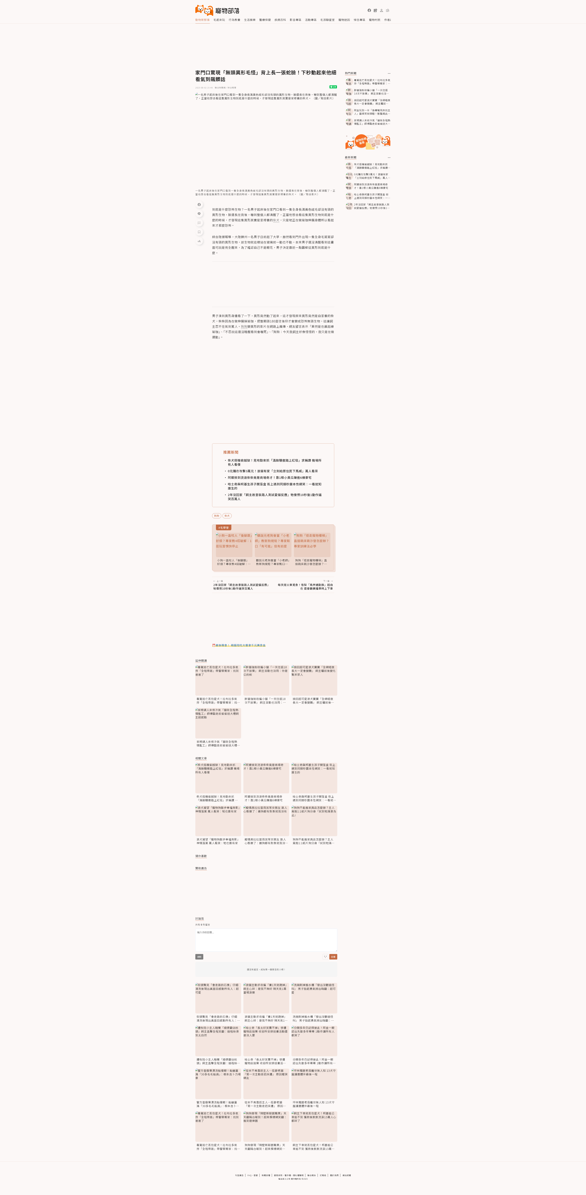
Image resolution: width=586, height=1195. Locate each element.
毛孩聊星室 (327, 20)
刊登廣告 (239, 1175)
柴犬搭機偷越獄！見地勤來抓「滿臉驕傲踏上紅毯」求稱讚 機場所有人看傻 (275, 462)
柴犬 (227, 515)
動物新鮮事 (202, 20)
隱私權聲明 (298, 1175)
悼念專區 (359, 20)
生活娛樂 (250, 20)
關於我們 (334, 1175)
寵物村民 (375, 20)
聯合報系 (311, 1175)
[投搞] (375, 10)
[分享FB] (199, 204)
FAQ (250, 1175)
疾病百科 (280, 20)
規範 (199, 956)
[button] (369, 10)
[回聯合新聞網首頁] (204, 10)
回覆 (333, 956)
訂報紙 (323, 1175)
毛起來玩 (219, 20)
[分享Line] (199, 213)
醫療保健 (265, 20)
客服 (256, 1175)
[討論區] (199, 223)
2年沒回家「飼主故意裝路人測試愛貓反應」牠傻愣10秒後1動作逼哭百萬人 (275, 497)
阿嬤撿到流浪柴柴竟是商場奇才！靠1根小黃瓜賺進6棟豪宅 (270, 477)
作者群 (388, 20)
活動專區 (311, 20)
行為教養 (234, 20)
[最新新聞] (389, 158)
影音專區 (295, 20)
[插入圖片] (325, 957)
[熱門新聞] (389, 73)
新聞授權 (266, 1175)
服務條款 (278, 1175)
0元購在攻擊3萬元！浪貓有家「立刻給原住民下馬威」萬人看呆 (273, 471)
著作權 (288, 1175)
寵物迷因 (344, 20)
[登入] (381, 10)
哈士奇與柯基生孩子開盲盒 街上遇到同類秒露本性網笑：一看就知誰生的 (275, 486)
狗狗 (216, 515)
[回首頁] (217, 10)
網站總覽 (346, 1175)
